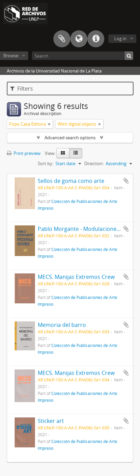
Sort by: (45, 163)
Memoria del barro (62, 325)
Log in (120, 38)
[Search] (129, 55)
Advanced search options (70, 137)
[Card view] (62, 153)
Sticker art (51, 421)
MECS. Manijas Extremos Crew (76, 277)
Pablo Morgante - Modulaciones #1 (82, 229)
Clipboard (61, 38)
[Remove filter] (49, 124)
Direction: (94, 163)
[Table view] (75, 153)
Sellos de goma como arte (71, 181)
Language (78, 38)
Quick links (95, 38)
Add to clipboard (126, 180)
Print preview (26, 153)
